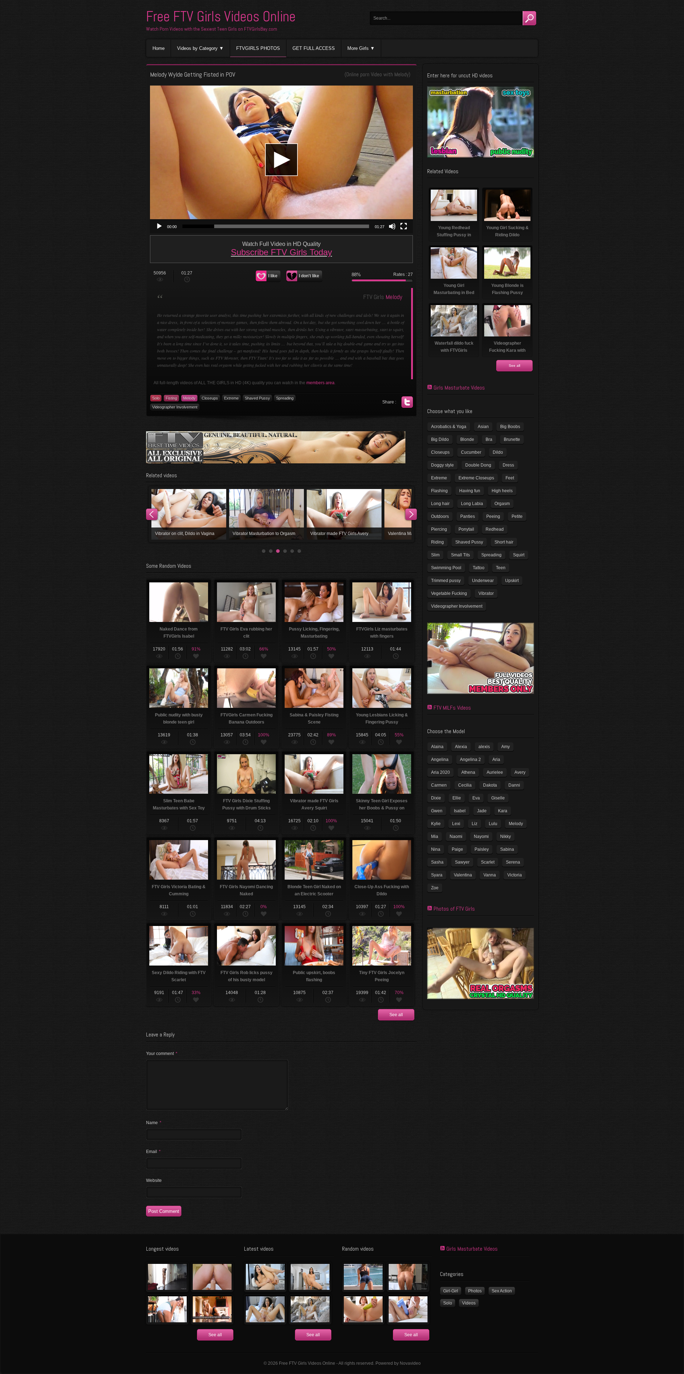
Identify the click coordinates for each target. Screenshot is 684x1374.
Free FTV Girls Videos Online (221, 16)
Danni (514, 785)
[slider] (275, 226)
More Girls (358, 48)
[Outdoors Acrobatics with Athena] (363, 1277)
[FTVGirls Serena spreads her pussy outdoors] (408, 1277)
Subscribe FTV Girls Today (281, 252)
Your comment (161, 1053)
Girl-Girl (450, 1290)
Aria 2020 (440, 772)
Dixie (436, 798)
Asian (483, 426)
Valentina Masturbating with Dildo (188, 514)
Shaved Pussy (257, 398)
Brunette (512, 439)
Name (153, 1122)
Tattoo (478, 567)
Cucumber (471, 452)
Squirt (518, 554)
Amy (505, 746)
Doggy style (442, 465)
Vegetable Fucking (449, 593)
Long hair (440, 503)
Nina (435, 849)
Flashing (439, 490)
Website (154, 1180)
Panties (467, 516)
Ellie (456, 798)
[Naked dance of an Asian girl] (167, 1277)
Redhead (495, 529)
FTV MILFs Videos (452, 707)
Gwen (436, 810)
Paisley (482, 849)
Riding (437, 542)
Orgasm (502, 503)
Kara (502, 810)
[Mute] (392, 226)
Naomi (456, 836)
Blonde (467, 439)
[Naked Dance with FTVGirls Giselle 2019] (212, 1309)
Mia (434, 836)
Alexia (461, 746)
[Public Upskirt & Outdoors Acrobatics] (167, 1309)
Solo (156, 398)
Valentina (463, 875)
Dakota (490, 785)
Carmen (439, 785)
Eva (476, 798)
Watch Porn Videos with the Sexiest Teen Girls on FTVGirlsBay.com (211, 29)
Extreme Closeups (476, 477)
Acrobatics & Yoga (448, 426)
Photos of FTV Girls (454, 908)
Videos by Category (197, 48)
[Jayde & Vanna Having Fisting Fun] (212, 1277)
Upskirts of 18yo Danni (266, 514)
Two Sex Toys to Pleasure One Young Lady (344, 514)
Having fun (469, 490)
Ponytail (466, 529)
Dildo (498, 452)
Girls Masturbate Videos (459, 387)
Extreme (231, 398)
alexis (484, 746)
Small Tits (460, 554)
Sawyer (462, 862)
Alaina (437, 746)
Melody (401, 74)
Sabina (507, 849)
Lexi (456, 823)
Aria (496, 759)
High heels (502, 490)
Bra (489, 439)
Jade (482, 810)
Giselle (498, 798)
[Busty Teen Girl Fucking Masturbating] (363, 1309)
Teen (501, 567)
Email (153, 1151)
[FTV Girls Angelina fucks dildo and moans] (265, 1277)
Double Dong (478, 465)
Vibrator (486, 593)
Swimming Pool (446, 567)
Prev (151, 514)
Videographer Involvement (174, 407)
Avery (519, 772)
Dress (508, 465)
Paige (457, 849)
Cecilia (465, 785)
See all (396, 1014)
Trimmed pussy (446, 580)
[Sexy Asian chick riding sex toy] (310, 1277)
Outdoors (440, 516)
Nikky (505, 836)
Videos (469, 1303)
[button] (281, 159)
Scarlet (487, 862)
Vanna (489, 875)
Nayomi (481, 836)
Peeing (493, 516)
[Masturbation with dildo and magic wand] (265, 1309)
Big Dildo (440, 439)
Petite (517, 516)
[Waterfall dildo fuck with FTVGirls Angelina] (310, 1309)
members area (320, 382)
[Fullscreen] (403, 226)
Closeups (210, 398)
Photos (475, 1290)
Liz (474, 823)
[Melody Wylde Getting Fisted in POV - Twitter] (407, 402)
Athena (468, 772)
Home (158, 48)
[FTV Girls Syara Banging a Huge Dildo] (408, 1309)
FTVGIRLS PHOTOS (258, 48)
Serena (513, 862)
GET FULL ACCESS (313, 48)
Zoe (435, 887)
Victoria (514, 875)
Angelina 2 (470, 759)
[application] (281, 159)
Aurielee (495, 772)
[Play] (159, 226)
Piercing (439, 529)
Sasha (437, 862)
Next (411, 514)
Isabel (460, 810)
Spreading (285, 398)
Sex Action (502, 1290)
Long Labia (472, 503)
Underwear (483, 580)
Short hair (503, 542)
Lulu (493, 823)
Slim (435, 554)
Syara (436, 875)
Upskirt (512, 580)
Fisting (171, 398)
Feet (510, 477)
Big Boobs (510, 426)
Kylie (436, 823)
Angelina (440, 759)
